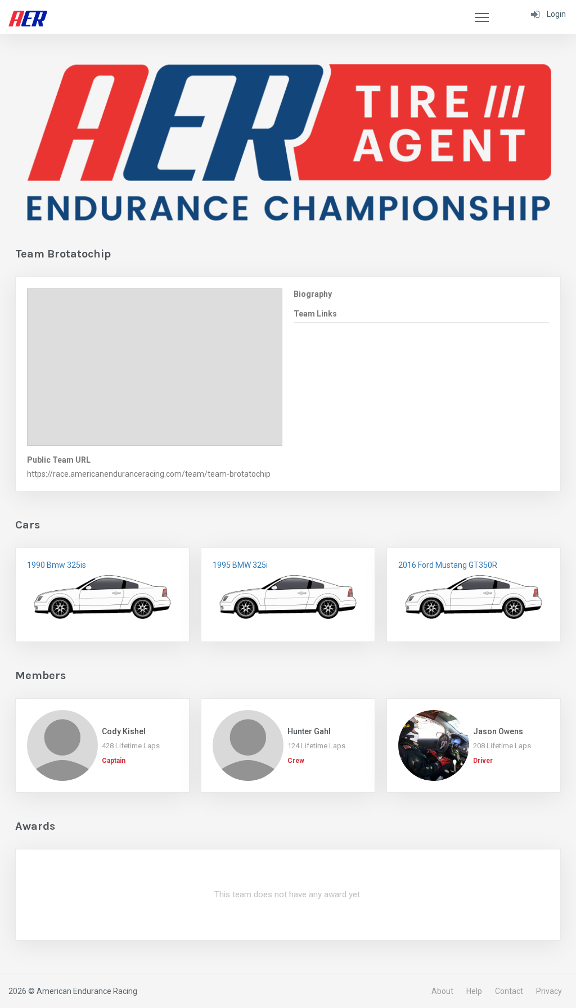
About (442, 991)
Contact (509, 991)
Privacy (549, 991)
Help (474, 991)
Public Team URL (59, 459)
